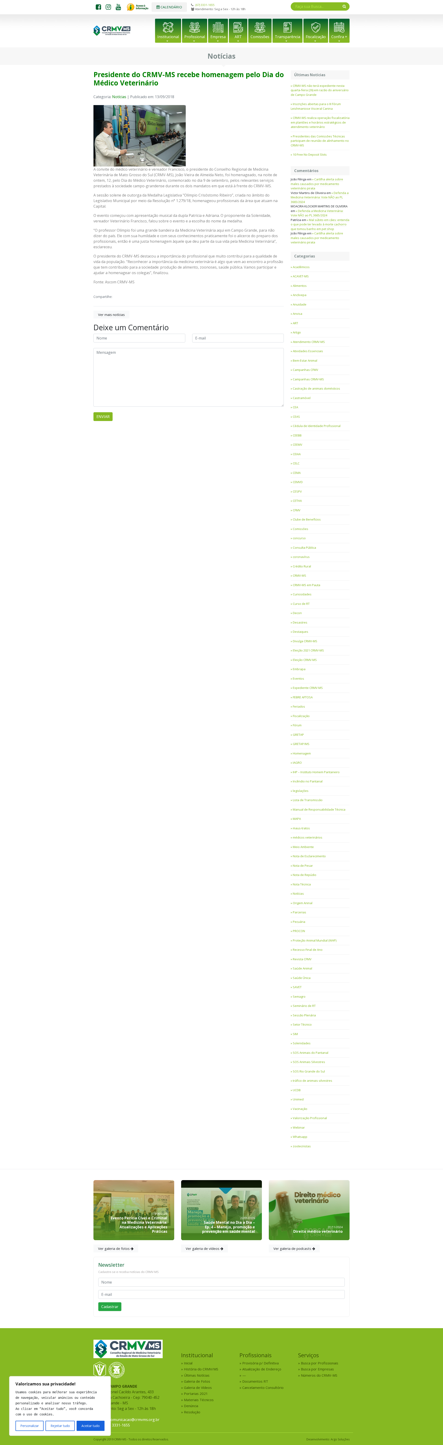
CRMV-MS (299, 575)
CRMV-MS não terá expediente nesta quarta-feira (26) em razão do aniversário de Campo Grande (320, 90)
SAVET (297, 987)
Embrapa (299, 669)
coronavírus (301, 557)
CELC (296, 463)
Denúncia (191, 1405)
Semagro (299, 996)
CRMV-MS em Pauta (306, 585)
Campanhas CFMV (305, 370)
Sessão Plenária (304, 1015)
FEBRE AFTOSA (303, 697)
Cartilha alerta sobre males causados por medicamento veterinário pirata (317, 183)
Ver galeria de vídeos (203, 1248)
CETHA (297, 501)
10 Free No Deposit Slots (310, 154)
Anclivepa (299, 295)
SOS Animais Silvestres (309, 1062)
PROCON (299, 931)
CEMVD (298, 482)
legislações (300, 791)
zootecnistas (302, 1146)
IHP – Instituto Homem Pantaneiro (316, 772)
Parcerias (299, 912)
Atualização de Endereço (261, 1369)
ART (238, 36)
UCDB (297, 1090)
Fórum (297, 725)
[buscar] (344, 6)
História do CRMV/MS (201, 1369)
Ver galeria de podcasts (292, 1248)
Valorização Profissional (310, 1118)
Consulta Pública (304, 547)
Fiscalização (316, 36)
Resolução (192, 1412)
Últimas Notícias (197, 1375)
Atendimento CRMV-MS (309, 342)
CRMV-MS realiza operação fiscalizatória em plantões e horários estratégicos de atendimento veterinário (320, 122)
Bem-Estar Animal (305, 360)
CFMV (296, 510)
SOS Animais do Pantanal (310, 1053)
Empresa (218, 36)
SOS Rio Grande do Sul (309, 1071)
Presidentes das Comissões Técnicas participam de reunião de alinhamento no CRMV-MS (320, 140)
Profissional (194, 36)
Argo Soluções (340, 1439)
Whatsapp (300, 1137)
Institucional (168, 36)
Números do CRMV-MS (319, 1375)
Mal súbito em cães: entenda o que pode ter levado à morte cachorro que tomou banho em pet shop (320, 224)
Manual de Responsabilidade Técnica (319, 809)
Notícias (119, 96)
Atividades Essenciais (308, 351)
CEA (295, 407)
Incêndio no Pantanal (308, 781)
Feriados (299, 706)
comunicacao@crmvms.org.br (134, 1419)
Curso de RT (301, 604)
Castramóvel (302, 398)
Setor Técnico (302, 1024)
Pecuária (299, 922)
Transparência (287, 36)
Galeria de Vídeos (198, 1387)
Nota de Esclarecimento (309, 856)
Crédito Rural (302, 566)
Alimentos (300, 286)
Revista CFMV (302, 959)
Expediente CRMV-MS (308, 688)
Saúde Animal (302, 968)
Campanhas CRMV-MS (308, 379)
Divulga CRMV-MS (305, 641)
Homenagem (302, 753)
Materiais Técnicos (199, 1399)
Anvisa (297, 314)
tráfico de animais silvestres (312, 1080)
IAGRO (297, 762)
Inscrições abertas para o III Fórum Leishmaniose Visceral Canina (316, 106)
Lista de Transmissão (308, 800)
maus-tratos (301, 828)
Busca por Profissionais (319, 1363)
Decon (297, 613)
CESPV (297, 491)
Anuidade (299, 304)
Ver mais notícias (111, 314)
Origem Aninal (302, 903)
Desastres (300, 622)
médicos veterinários (307, 837)
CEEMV (297, 444)
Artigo (297, 332)
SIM (295, 1034)
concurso (299, 538)
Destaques (300, 632)
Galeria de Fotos (197, 1381)
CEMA (297, 473)
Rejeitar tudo (60, 1426)
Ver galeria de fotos (114, 1248)
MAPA (297, 819)
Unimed (298, 1099)
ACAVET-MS (301, 276)
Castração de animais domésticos (316, 388)
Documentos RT (255, 1381)
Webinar (299, 1127)
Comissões (260, 36)
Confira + (339, 36)
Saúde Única (302, 978)
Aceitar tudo (90, 1426)
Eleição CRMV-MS (305, 660)
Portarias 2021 (196, 1393)
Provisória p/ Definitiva (260, 1363)
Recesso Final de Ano (308, 950)
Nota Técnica (302, 884)
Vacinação (300, 1109)
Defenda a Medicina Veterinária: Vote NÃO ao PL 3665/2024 (320, 197)
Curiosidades (302, 594)
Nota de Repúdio (304, 875)
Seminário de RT (304, 1006)
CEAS (296, 417)
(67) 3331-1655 (205, 5)
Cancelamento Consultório (263, 1387)
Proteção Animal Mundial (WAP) (314, 940)
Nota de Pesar (303, 865)
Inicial (188, 1363)
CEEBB (297, 435)
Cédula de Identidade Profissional (317, 426)
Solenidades (302, 1043)
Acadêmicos (301, 267)
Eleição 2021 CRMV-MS (308, 650)
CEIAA (297, 454)
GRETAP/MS (301, 744)
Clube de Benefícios (307, 519)
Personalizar (29, 1426)
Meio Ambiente (303, 847)
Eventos (298, 678)
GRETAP (298, 735)
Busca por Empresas (317, 1369)
